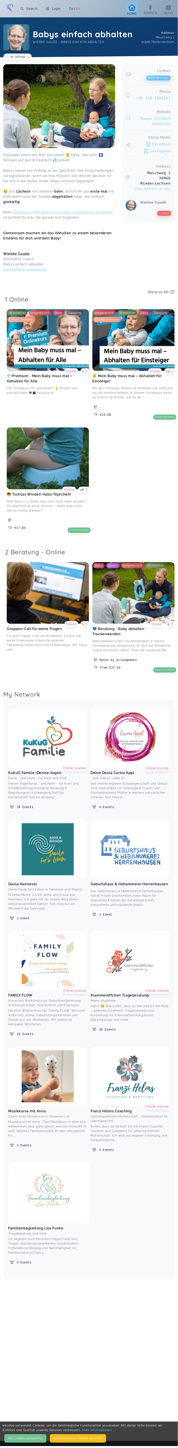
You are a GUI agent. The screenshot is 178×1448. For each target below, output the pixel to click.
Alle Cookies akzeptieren (25, 1438)
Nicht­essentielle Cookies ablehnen (78, 1438)
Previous (9, 106)
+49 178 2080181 (153, 98)
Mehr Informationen (97, 1430)
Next (109, 106)
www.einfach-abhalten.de (25, 269)
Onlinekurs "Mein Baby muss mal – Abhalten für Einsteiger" (62, 212)
